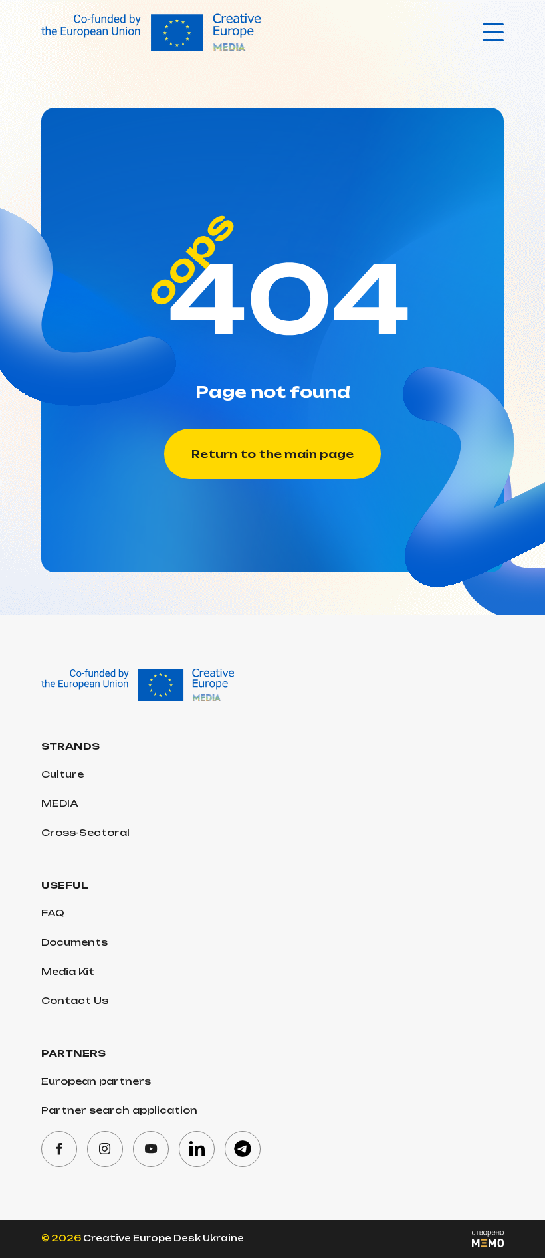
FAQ (52, 912)
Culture (62, 774)
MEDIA (59, 803)
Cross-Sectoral (85, 832)
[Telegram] (243, 1149)
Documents (74, 942)
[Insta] (105, 1149)
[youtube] (151, 1149)
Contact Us (74, 1000)
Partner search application (119, 1110)
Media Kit (67, 971)
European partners (96, 1081)
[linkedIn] (197, 1149)
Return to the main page (272, 454)
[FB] (59, 1149)
